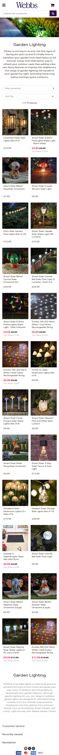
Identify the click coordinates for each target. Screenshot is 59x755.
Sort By (9, 96)
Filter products (13, 88)
